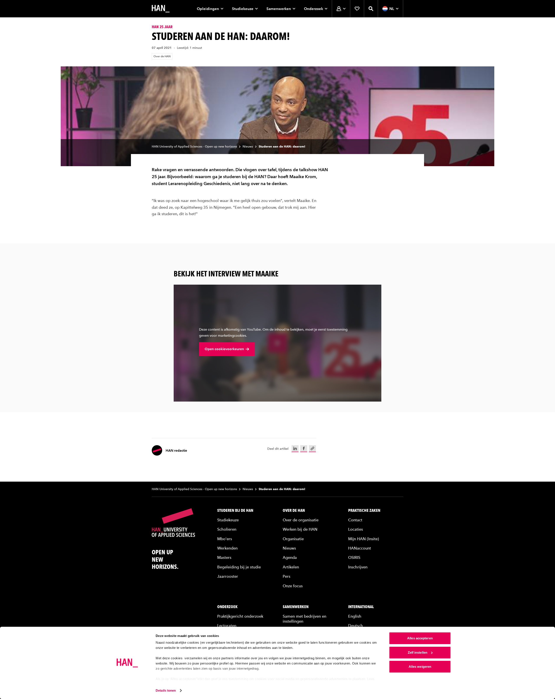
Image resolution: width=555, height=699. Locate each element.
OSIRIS (354, 557)
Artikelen (291, 567)
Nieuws (248, 146)
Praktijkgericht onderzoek (240, 616)
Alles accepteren (420, 638)
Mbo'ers (224, 539)
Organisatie (293, 539)
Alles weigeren (420, 666)
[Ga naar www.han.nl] (161, 8)
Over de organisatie (300, 520)
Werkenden (227, 548)
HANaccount (359, 548)
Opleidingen (208, 9)
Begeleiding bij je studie (239, 567)
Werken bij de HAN (300, 529)
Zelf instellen (417, 652)
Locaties (355, 529)
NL (391, 9)
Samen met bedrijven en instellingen (304, 619)
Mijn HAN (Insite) (363, 539)
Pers (286, 576)
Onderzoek (313, 9)
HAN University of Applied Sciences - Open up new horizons (194, 146)
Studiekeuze (242, 9)
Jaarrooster (227, 576)
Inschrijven (357, 567)
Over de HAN (162, 56)
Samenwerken (278, 9)
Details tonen (166, 690)
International (361, 606)
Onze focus (293, 586)
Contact (355, 520)
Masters (224, 557)
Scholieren (226, 529)
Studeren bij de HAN (235, 510)
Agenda (290, 557)
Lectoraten (226, 625)
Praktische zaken (364, 510)
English (354, 616)
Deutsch (355, 625)
